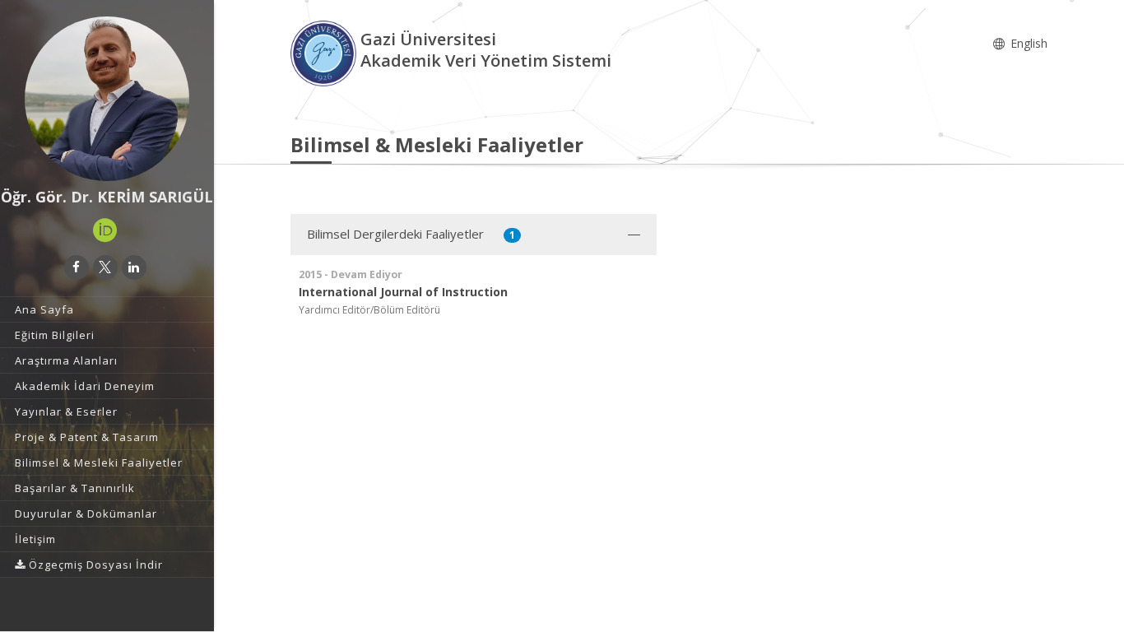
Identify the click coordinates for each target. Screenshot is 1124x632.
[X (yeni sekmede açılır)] (105, 267)
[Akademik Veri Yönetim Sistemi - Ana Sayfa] (325, 52)
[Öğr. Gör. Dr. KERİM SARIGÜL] (107, 98)
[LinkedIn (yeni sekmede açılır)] (134, 267)
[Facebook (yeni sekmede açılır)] (76, 267)
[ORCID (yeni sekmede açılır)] (105, 230)
